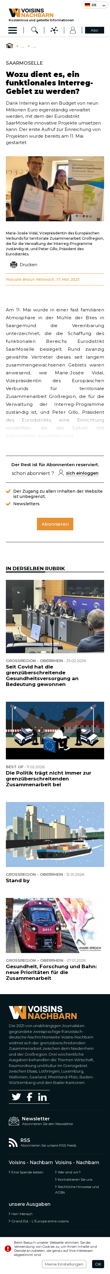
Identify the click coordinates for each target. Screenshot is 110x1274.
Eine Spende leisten (27, 1172)
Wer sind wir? (69, 1172)
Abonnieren (55, 524)
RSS (25, 1140)
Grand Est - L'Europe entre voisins (40, 1221)
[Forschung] (34, 30)
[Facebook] (29, 1097)
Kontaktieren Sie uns (75, 1179)
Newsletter (36, 1119)
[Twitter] (16, 1096)
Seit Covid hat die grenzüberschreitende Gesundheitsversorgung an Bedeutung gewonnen (42, 675)
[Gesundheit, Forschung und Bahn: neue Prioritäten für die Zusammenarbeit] (55, 925)
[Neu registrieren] (73, 30)
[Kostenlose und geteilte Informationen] (41, 12)
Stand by (18, 880)
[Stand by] (55, 834)
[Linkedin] (42, 1097)
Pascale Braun (20, 279)
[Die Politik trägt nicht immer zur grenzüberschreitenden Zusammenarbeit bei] (55, 730)
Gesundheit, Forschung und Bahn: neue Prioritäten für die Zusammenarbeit (51, 972)
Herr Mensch (22, 1214)
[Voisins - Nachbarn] (9, 46)
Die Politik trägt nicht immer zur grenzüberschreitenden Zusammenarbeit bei (48, 778)
